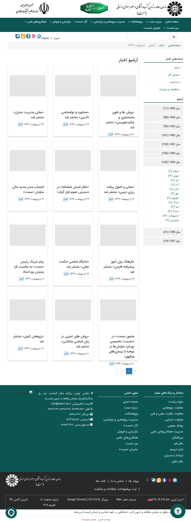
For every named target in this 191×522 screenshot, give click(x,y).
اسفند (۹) (173, 171)
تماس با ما (117, 481)
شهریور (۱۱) (173, 198)
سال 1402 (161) (171, 135)
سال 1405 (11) (171, 108)
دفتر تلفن (177, 461)
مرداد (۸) (174, 202)
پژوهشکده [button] (136, 22)
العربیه (57, 38)
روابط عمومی (175, 425)
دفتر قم (178, 443)
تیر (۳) (175, 207)
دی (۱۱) (175, 180)
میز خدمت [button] (172, 28)
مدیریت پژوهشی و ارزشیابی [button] (109, 22)
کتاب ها (101, 481)
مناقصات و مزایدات (169, 89)
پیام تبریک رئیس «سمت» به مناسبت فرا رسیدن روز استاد (29, 266)
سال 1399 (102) (171, 162)
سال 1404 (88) (171, 117)
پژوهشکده (131, 413)
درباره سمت (131, 407)
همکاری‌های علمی (127, 437)
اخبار (161, 45)
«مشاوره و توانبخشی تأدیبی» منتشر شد (75, 115)
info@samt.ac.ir (61, 404)
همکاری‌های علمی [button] (36, 22)
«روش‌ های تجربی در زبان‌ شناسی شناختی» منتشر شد (75, 341)
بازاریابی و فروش (127, 431)
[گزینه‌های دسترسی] (177, 511)
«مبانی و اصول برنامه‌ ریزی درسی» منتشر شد (119, 189)
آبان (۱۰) (174, 189)
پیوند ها (134, 481)
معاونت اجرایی (174, 419)
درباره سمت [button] (155, 22)
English (45, 38)
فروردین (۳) (172, 220)
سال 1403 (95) (171, 126)
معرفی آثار (173, 75)
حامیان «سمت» (152, 28)
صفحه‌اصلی (174, 45)
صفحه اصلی (172, 22)
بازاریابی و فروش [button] (61, 22)
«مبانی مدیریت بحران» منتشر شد (28, 115)
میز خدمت (131, 443)
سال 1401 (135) (171, 144)
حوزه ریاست (175, 401)
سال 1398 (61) (171, 232)
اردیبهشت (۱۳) (171, 216)
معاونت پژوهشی (172, 407)
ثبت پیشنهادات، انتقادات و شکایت (115, 489)
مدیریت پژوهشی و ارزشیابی (121, 419)
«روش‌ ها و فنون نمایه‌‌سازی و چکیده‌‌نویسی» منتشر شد (120, 120)
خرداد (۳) (173, 211)
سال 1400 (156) (171, 153)
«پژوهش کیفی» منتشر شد (28, 339)
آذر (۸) (175, 184)
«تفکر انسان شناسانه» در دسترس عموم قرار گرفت (73, 189)
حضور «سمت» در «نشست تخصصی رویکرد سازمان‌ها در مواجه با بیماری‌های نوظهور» (121, 346)
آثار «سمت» (80, 22)
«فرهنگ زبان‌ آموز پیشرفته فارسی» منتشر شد (119, 266)
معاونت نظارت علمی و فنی (167, 413)
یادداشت (174, 82)
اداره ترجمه (176, 449)
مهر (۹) (175, 193)
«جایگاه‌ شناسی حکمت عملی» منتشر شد (74, 264)
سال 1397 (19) (171, 241)
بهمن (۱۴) (173, 176)
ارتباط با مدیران (173, 455)
